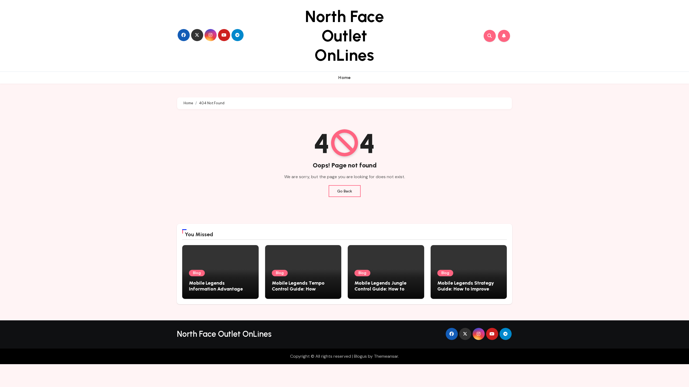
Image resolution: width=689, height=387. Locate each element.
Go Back (344, 191)
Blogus (360, 356)
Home (344, 77)
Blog (197, 273)
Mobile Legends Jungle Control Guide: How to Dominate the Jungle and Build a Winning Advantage (385, 291)
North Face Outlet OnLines (344, 36)
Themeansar (386, 356)
